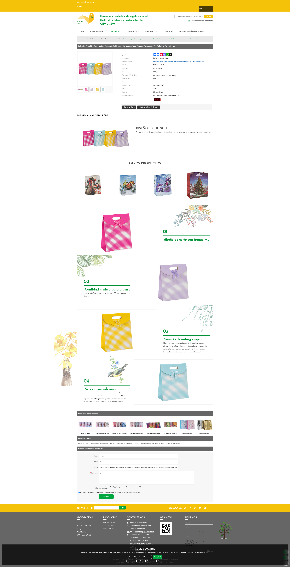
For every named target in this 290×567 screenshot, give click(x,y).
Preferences (151, 561)
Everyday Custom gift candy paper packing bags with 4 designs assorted (178, 61)
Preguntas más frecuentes (191, 31)
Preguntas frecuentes (85, 529)
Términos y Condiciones (131, 492)
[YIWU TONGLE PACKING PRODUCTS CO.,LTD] (86, 18)
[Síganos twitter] (200, 508)
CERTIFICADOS (133, 31)
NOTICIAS (169, 31)
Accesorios (104, 488)
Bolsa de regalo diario (113, 39)
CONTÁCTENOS (84, 535)
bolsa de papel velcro (174, 443)
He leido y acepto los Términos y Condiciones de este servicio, (110, 492)
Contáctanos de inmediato (202, 21)
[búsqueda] (208, 16)
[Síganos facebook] (190, 508)
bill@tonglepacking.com (144, 532)
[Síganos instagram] (205, 508)
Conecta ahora (129, 107)
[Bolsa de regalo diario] (157, 99)
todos (87, 39)
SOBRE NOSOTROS (97, 31)
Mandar (106, 496)
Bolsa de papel (83, 443)
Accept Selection (144, 557)
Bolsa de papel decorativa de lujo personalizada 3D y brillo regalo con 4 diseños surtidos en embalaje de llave (85, 434)
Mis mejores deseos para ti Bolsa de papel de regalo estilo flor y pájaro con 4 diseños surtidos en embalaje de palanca (136, 434)
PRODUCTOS (116, 31)
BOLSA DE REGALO (110, 523)
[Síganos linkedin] (195, 508)
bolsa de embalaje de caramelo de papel (124, 443)
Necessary (131, 561)
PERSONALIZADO (152, 31)
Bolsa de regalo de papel (99, 443)
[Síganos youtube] (185, 508)
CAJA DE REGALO (110, 526)
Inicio (80, 39)
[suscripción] (122, 507)
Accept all (157, 557)
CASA (82, 31)
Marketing (161, 561)
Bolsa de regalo (97, 39)
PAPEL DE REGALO (110, 529)
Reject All (132, 557)
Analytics (141, 561)
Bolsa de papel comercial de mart (152, 443)
